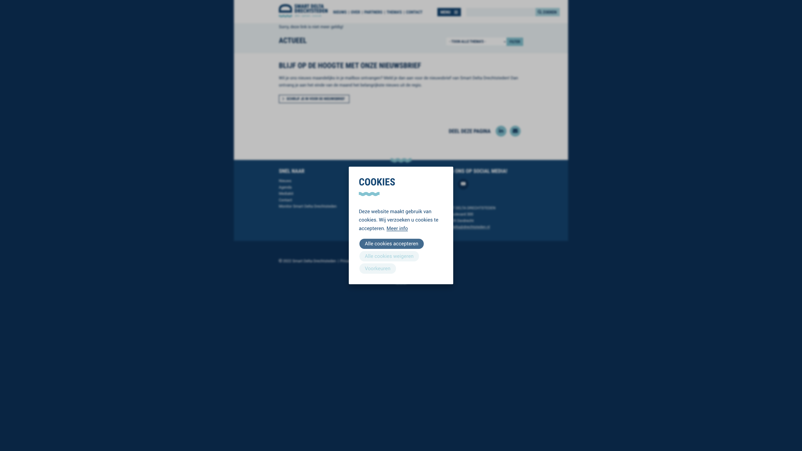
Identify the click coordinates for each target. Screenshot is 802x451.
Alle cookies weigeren (389, 256)
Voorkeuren (378, 268)
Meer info (397, 228)
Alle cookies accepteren (391, 243)
